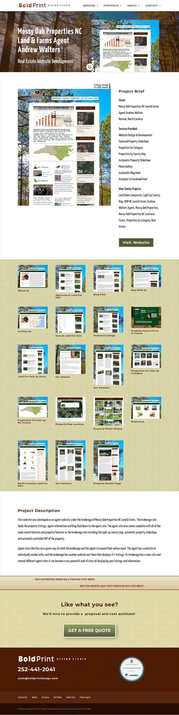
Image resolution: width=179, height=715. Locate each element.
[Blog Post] (108, 291)
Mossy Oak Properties (146, 208)
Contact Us (22, 697)
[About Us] (33, 287)
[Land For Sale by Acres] (33, 373)
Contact (151, 5)
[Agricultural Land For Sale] (70, 292)
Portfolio (111, 5)
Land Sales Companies (130, 195)
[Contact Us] (33, 328)
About (132, 5)
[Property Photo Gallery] (108, 425)
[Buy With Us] (146, 287)
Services (89, 5)
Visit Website (136, 242)
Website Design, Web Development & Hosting (61, 709)
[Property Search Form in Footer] (146, 327)
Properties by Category (138, 220)
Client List (70, 697)
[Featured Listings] (108, 332)
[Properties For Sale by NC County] (33, 417)
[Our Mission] (70, 374)
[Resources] (146, 418)
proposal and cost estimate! (109, 614)
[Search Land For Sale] (70, 332)
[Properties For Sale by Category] (146, 367)
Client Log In (85, 697)
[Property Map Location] (70, 421)
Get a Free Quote (89, 630)
